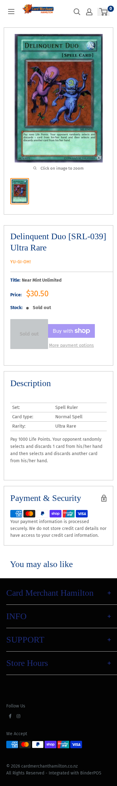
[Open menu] (11, 11)
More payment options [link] (71, 345)
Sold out (29, 334)
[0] (104, 12)
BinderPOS (90, 773)
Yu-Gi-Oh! (20, 261)
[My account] (89, 11)
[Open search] (77, 11)
